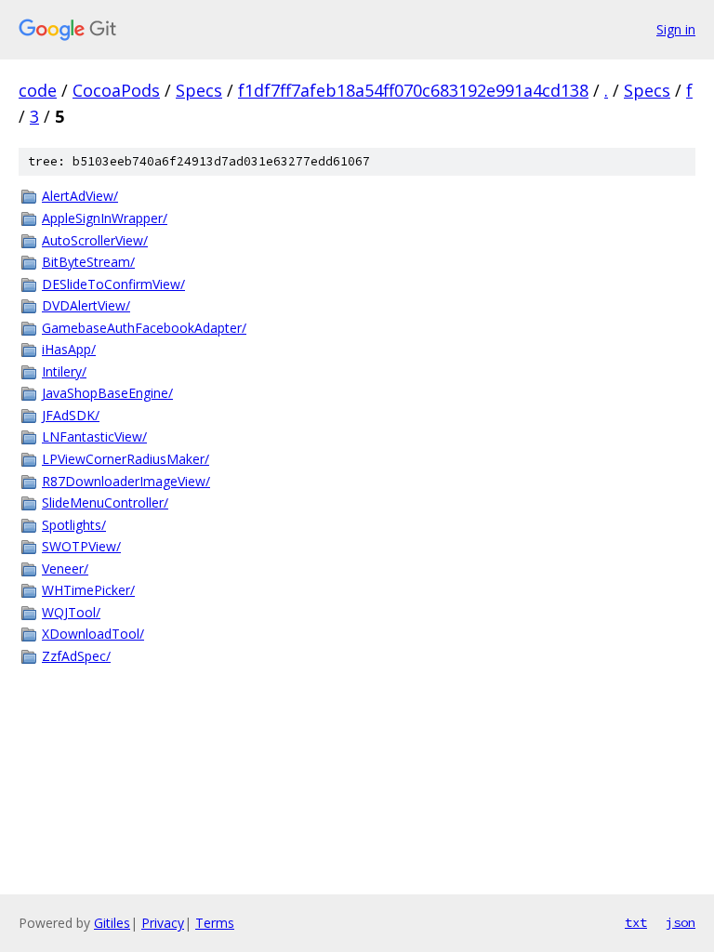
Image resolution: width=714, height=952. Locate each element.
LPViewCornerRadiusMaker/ (125, 459)
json (680, 922)
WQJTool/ (71, 612)
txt (636, 922)
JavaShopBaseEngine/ (107, 393)
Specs (199, 90)
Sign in (675, 29)
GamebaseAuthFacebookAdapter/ (144, 328)
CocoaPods (116, 90)
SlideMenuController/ (105, 502)
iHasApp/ (69, 349)
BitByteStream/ (88, 262)
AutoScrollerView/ (95, 240)
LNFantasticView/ (94, 436)
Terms (214, 923)
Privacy (162, 923)
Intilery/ (64, 371)
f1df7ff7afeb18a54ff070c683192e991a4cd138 (413, 90)
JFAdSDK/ (70, 415)
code (38, 90)
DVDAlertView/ (86, 305)
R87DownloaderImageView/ (126, 481)
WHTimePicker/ (88, 590)
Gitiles (112, 923)
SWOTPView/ (81, 546)
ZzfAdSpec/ (76, 656)
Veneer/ (65, 568)
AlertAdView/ (80, 196)
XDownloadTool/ (93, 633)
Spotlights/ (74, 525)
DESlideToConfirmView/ (113, 284)
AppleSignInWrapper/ (104, 218)
